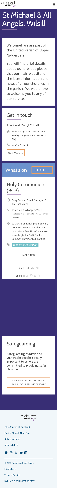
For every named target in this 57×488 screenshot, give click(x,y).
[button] (53, 4)
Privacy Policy (10, 469)
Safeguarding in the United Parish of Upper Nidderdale (29, 382)
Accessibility (11, 445)
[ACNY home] (9, 4)
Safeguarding (12, 439)
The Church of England (17, 426)
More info (28, 255)
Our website (15, 152)
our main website (27, 73)
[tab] (28, 268)
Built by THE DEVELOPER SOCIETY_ (19, 481)
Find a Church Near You (17, 433)
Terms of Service (12, 475)
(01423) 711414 (20, 145)
